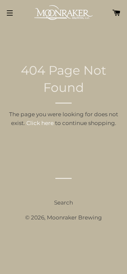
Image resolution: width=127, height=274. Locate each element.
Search (63, 202)
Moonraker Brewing (74, 217)
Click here (40, 123)
